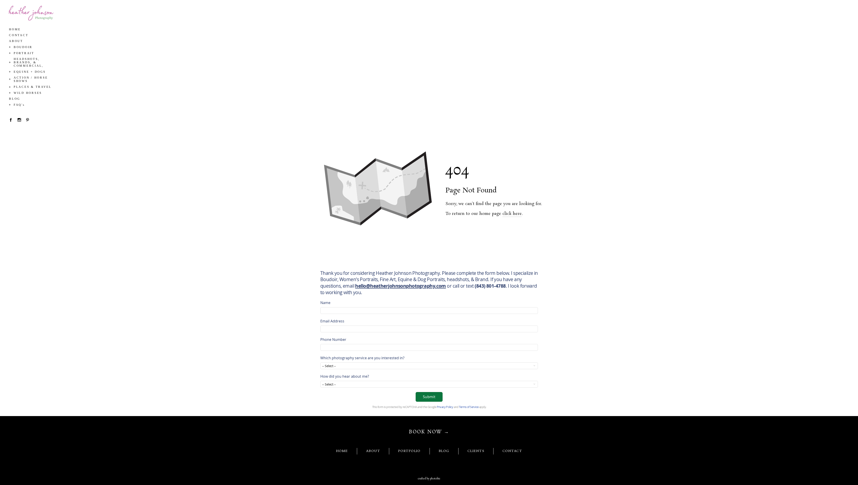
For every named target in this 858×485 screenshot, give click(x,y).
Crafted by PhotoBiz (429, 479)
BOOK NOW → (429, 432)
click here (512, 214)
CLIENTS (475, 451)
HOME (342, 451)
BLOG (444, 451)
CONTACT (512, 451)
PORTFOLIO (409, 451)
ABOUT (373, 451)
